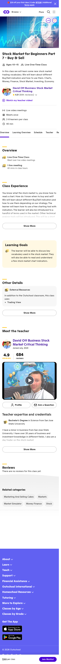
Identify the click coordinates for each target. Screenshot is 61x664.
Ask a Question (46, 404)
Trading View (14, 302)
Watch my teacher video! (19, 100)
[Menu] (53, 11)
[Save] (54, 20)
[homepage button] (6, 12)
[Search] (48, 12)
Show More (29, 225)
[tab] (4, 132)
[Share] (48, 20)
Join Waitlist (48, 659)
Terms (26, 5)
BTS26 (38, 2)
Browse (15, 12)
